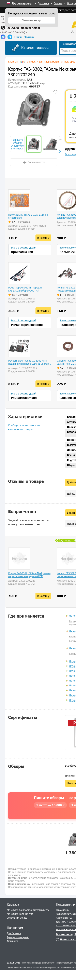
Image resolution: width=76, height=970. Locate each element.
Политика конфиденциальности (38, 962)
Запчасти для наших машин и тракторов (51, 61)
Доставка (43, 3)
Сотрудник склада (17, 917)
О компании (62, 909)
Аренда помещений (18, 937)
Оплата (58, 3)
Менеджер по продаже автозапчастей (28, 909)
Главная (13, 61)
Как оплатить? (64, 917)
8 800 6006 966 (23, 27)
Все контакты (64, 934)
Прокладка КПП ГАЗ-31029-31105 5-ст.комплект (28, 216)
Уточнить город (31, 20)
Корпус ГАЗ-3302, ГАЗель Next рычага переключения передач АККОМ (29, 575)
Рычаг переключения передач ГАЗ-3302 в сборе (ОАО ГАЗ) (25, 289)
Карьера (13, 904)
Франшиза (12, 941)
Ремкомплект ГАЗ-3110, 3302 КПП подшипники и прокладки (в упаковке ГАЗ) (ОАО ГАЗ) (29, 362)
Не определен (21, 3)
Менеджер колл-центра (20, 913)
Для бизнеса (14, 933)
